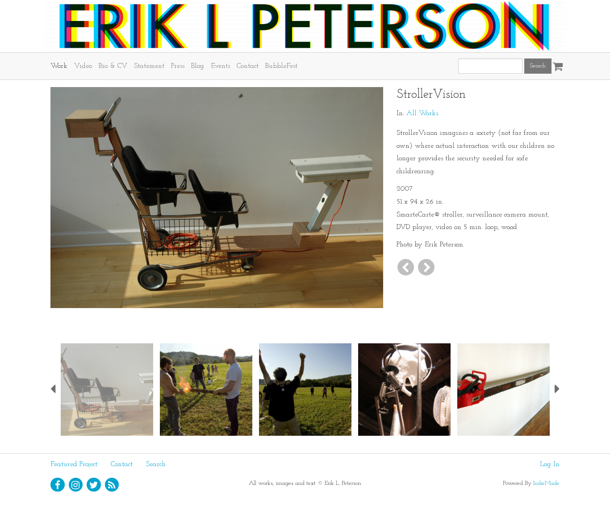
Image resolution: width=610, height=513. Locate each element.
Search (156, 464)
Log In (550, 464)
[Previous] (405, 267)
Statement (149, 66)
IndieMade (546, 483)
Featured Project (73, 464)
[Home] (305, 26)
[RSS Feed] (112, 485)
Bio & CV (113, 66)
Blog (197, 66)
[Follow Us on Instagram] (76, 485)
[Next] (426, 267)
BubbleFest (281, 66)
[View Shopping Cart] (555, 63)
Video (83, 66)
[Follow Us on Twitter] (94, 485)
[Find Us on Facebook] (57, 485)
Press (177, 66)
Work (58, 66)
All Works (422, 113)
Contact (248, 66)
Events (220, 66)
